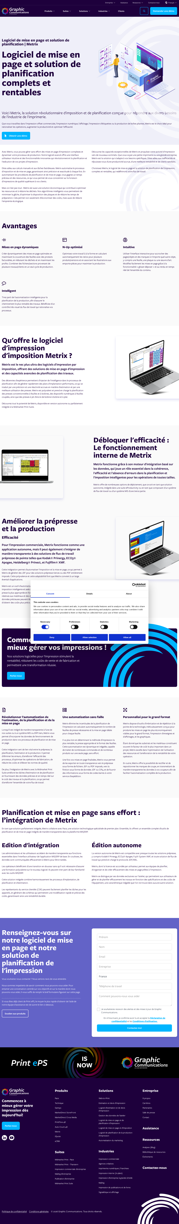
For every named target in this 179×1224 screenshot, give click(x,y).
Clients (121, 11)
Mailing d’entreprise (63, 1173)
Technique (59, 1103)
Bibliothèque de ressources (154, 1152)
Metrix (57, 1131)
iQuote (58, 1136)
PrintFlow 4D (60, 1122)
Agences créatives (106, 1163)
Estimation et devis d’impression (112, 1103)
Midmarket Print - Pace (64, 1159)
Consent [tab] (50, 593)
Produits (48, 11)
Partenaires (147, 1107)
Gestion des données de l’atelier (112, 1115)
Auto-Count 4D (61, 1127)
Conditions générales (39, 1211)
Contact (146, 1117)
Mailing (101, 1182)
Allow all (127, 637)
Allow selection (90, 637)
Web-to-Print (104, 1098)
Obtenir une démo (18, 135)
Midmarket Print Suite (64, 1183)
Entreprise (109, 2)
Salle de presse (149, 1112)
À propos (146, 1098)
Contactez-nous (153, 2)
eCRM (57, 1141)
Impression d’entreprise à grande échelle (115, 1178)
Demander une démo (163, 10)
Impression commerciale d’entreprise (70, 1169)
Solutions (83, 11)
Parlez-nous (16, 675)
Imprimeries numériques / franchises (114, 1168)
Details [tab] (89, 593)
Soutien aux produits (15, 1013)
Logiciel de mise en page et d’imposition (115, 1128)
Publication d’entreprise (64, 1178)
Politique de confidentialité (14, 1211)
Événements (148, 1156)
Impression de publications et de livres (115, 1187)
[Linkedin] (4, 1137)
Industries (102, 11)
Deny (52, 637)
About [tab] (129, 593)
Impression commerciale (109, 1159)
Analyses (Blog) (149, 1147)
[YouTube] (11, 1137)
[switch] (74, 627)
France (103, 976)
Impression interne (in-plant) (111, 1173)
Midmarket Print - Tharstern (66, 1164)
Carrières (146, 1103)
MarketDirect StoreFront (65, 1112)
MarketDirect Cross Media (66, 1117)
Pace (57, 1098)
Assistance (124, 2)
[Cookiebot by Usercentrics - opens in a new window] (134, 585)
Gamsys (58, 1107)
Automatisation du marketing (111, 1140)
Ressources (137, 2)
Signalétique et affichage (109, 1192)
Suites (66, 11)
